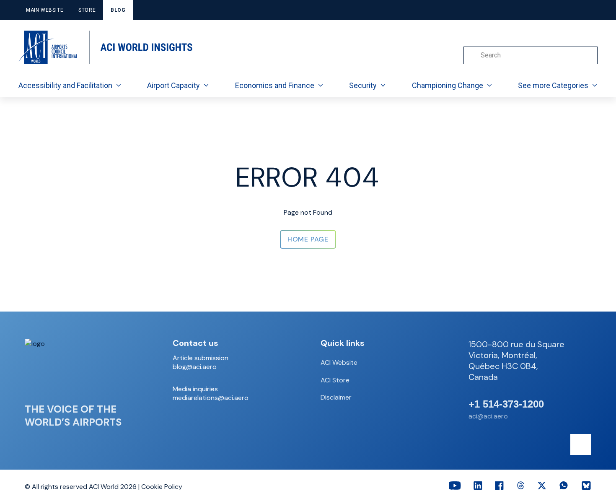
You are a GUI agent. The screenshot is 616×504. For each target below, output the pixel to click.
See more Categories (553, 85)
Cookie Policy (161, 486)
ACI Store (335, 380)
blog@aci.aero (195, 367)
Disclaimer (336, 397)
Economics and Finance (274, 85)
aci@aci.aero (488, 416)
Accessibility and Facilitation (65, 85)
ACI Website (339, 362)
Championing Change (447, 85)
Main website (44, 10)
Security (363, 85)
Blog (118, 10)
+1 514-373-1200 (506, 404)
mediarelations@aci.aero (210, 398)
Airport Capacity (173, 85)
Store (87, 10)
